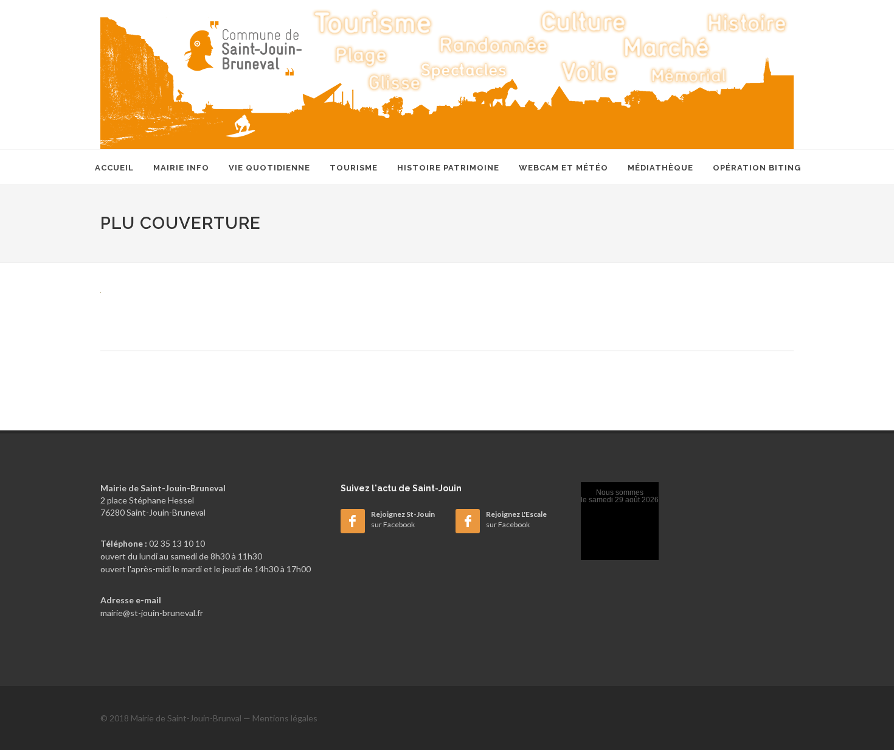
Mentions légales (284, 718)
